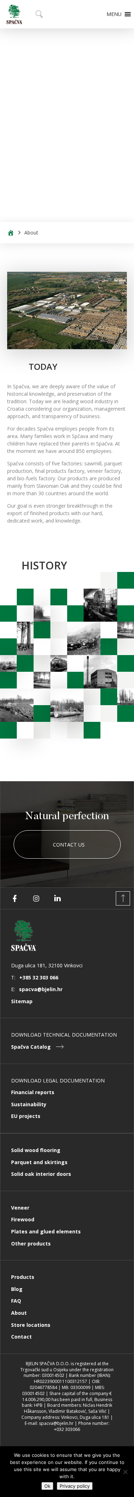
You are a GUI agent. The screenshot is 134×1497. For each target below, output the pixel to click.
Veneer (20, 1207)
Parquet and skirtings (39, 1162)
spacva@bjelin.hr (41, 989)
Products (22, 1277)
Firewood (22, 1219)
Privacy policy (75, 1486)
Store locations (30, 1325)
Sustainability (28, 1104)
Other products (31, 1243)
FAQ (16, 1300)
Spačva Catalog (31, 1046)
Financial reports (32, 1092)
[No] (125, 1471)
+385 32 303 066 (38, 977)
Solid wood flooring (35, 1150)
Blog (17, 1289)
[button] (113, 14)
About (19, 1312)
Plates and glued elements (46, 1231)
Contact (21, 1336)
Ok (47, 1486)
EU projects (25, 1116)
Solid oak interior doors (41, 1174)
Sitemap (22, 1001)
